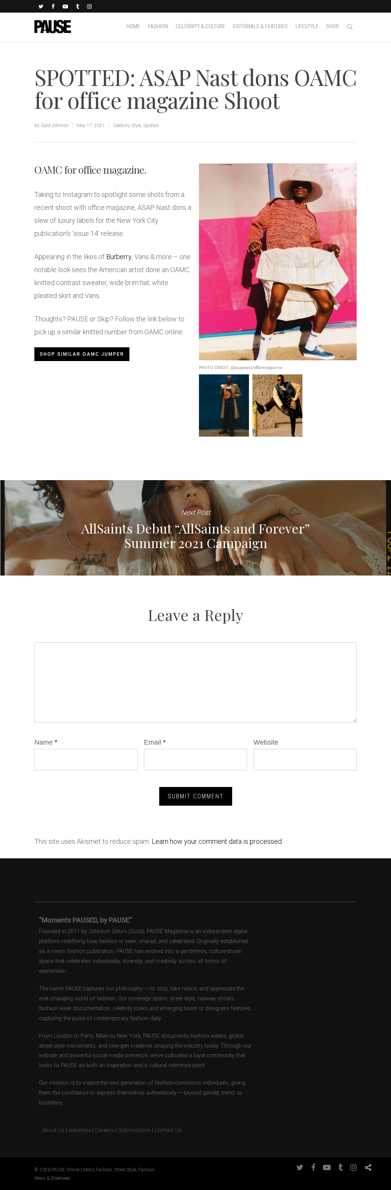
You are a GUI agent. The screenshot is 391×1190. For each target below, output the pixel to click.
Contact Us (168, 1130)
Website (266, 742)
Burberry (119, 257)
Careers (104, 1130)
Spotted (150, 125)
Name (45, 742)
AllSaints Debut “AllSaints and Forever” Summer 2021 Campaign (195, 528)
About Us (49, 1130)
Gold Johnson (55, 125)
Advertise (80, 1130)
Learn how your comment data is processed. (217, 841)
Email (155, 742)
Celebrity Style (127, 125)
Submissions (134, 1130)
